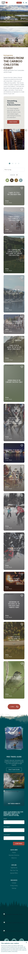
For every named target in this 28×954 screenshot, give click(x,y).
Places (14, 852)
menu (26, 3)
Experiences (14, 868)
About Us (14, 858)
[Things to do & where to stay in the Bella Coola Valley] (14, 349)
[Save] (22, 188)
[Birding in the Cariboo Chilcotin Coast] (14, 680)
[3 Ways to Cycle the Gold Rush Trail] (14, 195)
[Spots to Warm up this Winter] (14, 581)
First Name (7, 827)
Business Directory (14, 855)
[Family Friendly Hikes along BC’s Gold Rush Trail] (14, 220)
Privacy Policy (14, 885)
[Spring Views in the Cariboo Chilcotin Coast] (14, 383)
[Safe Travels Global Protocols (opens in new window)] (14, 924)
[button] (19, 3)
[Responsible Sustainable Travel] (14, 915)
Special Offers (14, 873)
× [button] (26, 942)
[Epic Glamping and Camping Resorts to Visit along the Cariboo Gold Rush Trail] (14, 254)
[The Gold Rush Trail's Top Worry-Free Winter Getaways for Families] (14, 512)
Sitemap (14, 888)
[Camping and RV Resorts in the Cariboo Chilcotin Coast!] (14, 294)
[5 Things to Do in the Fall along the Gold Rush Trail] (14, 640)
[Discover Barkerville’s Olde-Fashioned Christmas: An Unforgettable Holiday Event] (14, 477)
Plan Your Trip (14, 870)
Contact (14, 883)
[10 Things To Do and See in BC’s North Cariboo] (14, 453)
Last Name (7, 835)
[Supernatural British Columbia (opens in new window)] (14, 932)
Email (5, 819)
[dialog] (14, 947)
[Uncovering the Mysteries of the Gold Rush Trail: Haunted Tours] (14, 606)
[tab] (9, 163)
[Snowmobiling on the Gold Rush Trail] (14, 551)
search (23, 3)
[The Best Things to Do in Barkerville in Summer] (14, 324)
